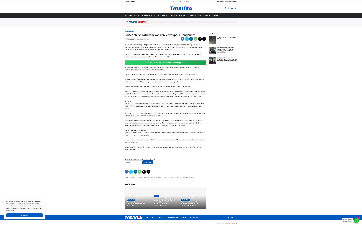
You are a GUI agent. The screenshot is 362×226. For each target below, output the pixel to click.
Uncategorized (129, 31)
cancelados (146, 177)
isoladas (171, 177)
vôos (192, 177)
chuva (152, 177)
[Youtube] (232, 8)
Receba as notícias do (164, 62)
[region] (24, 210)
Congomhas (158, 177)
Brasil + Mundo (131, 199)
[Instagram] (228, 8)
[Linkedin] (191, 39)
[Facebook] (225, 8)
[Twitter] (187, 39)
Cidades (157, 196)
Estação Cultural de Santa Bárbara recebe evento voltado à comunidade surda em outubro (227, 59)
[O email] (200, 39)
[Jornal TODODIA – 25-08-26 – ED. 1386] (212, 40)
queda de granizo (185, 177)
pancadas (177, 177)
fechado (165, 177)
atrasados (139, 177)
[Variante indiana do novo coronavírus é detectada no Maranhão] (138, 198)
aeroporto (133, 177)
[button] (235, 8)
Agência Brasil (131, 39)
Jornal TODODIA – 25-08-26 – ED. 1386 (226, 38)
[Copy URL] (204, 39)
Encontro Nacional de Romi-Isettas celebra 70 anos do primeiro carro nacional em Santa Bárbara (225, 50)
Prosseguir (24, 215)
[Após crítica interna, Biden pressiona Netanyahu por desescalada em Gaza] (192, 198)
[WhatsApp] (195, 39)
